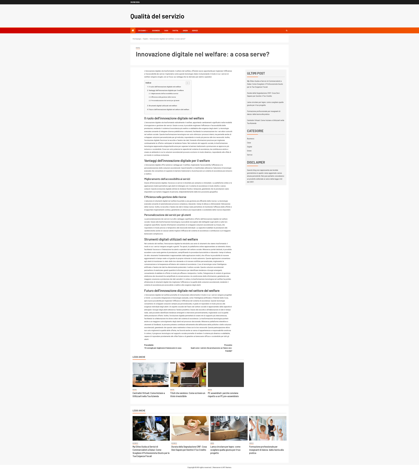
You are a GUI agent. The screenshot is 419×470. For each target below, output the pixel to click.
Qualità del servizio (157, 16)
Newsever (217, 467)
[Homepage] (133, 30)
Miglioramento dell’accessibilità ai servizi (164, 93)
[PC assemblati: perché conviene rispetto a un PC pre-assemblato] (226, 374)
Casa (166, 30)
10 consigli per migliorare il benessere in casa (162, 346)
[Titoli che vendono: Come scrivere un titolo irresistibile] (188, 374)
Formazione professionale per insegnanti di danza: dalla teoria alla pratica (266, 449)
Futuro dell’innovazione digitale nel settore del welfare (169, 109)
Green (185, 30)
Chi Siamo (142, 30)
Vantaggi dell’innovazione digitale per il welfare (166, 90)
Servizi (195, 30)
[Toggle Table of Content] (186, 83)
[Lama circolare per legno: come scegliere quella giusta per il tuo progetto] (229, 428)
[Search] (286, 30)
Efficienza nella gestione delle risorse (163, 97)
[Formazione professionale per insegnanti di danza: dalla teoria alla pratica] (267, 428)
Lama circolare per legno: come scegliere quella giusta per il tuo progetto (225, 449)
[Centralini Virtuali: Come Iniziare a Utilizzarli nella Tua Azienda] (151, 374)
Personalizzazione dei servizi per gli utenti (165, 100)
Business (156, 30)
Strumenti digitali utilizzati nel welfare (163, 106)
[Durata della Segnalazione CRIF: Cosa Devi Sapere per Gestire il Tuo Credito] (190, 428)
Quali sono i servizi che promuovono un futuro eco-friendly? (211, 348)
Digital (175, 30)
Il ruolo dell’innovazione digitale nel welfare (165, 87)
